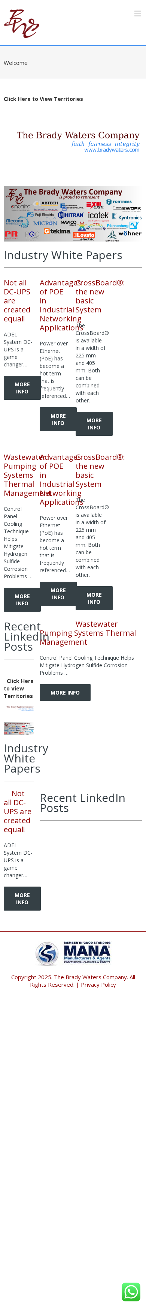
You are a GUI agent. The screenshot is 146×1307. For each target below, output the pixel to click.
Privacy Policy (98, 984)
